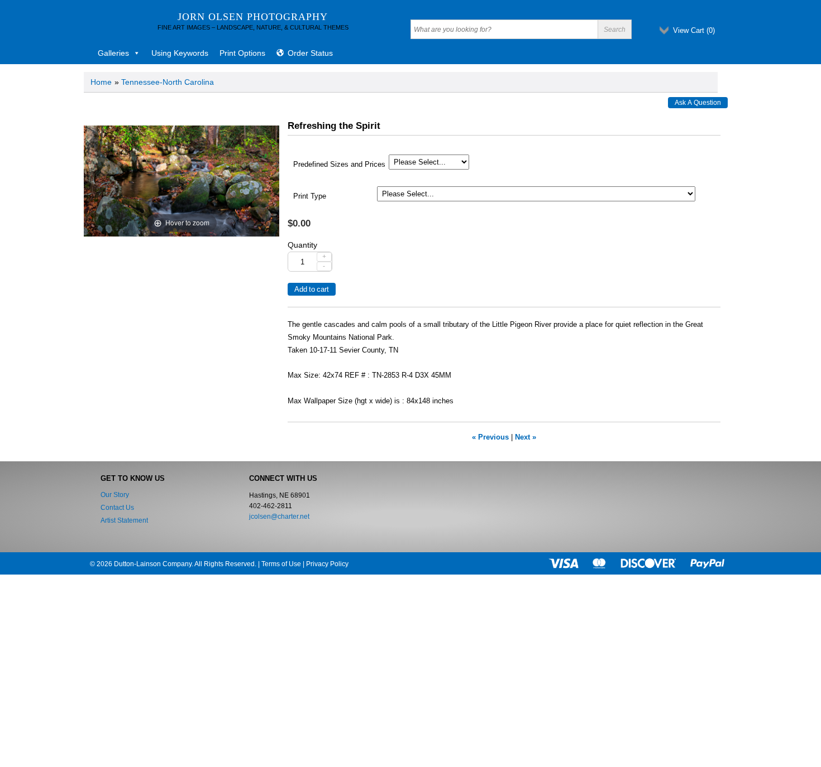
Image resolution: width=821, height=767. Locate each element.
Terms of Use (281, 564)
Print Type (309, 196)
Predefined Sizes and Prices (339, 164)
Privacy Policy (327, 564)
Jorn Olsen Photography (253, 16)
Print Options (242, 53)
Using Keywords (179, 53)
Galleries (113, 53)
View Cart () (694, 30)
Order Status (310, 53)
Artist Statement (124, 520)
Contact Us (117, 508)
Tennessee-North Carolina (167, 82)
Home (101, 82)
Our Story (115, 495)
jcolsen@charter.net (279, 516)
